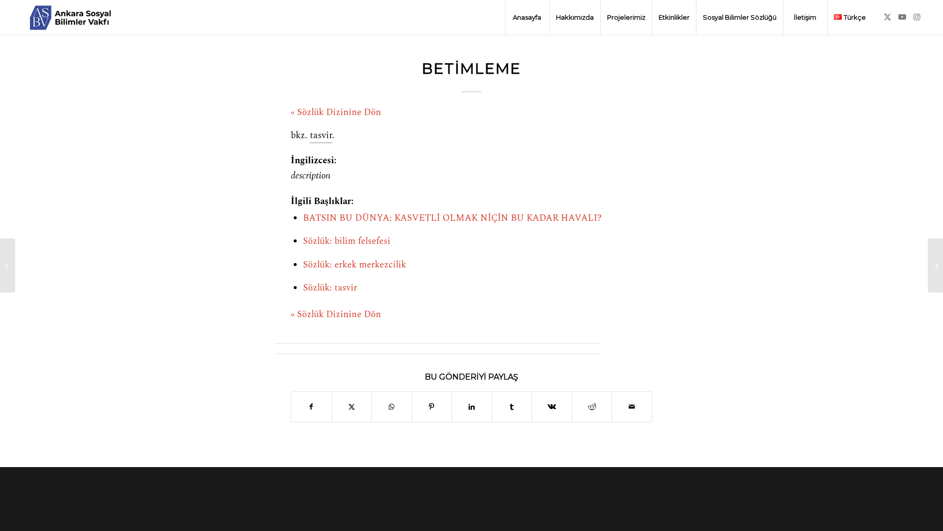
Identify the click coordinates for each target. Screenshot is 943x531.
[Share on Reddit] (592, 407)
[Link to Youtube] (902, 16)
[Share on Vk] (552, 407)
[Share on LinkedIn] (472, 407)
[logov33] (70, 17)
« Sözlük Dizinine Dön (336, 112)
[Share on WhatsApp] (392, 407)
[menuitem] (527, 17)
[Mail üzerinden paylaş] (632, 407)
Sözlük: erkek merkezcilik (354, 265)
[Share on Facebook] (311, 407)
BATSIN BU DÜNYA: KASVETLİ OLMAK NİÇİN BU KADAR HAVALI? (452, 218)
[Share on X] (352, 407)
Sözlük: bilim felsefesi (346, 241)
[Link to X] (887, 16)
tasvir (321, 136)
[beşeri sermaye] (7, 265)
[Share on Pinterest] (432, 407)
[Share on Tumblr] (512, 407)
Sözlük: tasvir (330, 288)
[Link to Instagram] (917, 16)
